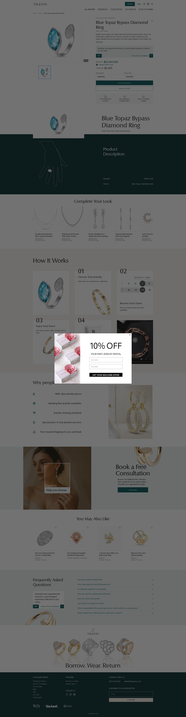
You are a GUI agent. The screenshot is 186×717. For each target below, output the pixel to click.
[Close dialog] (130, 335)
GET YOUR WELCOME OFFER (106, 374)
